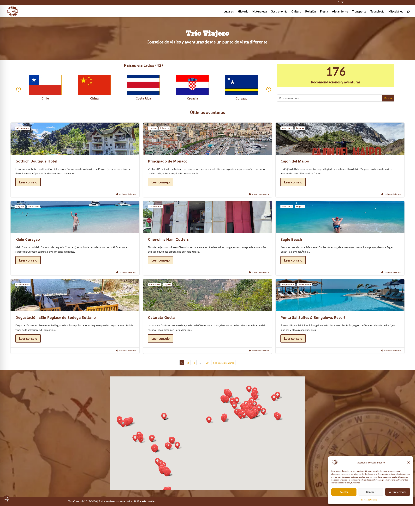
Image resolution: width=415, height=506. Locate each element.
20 (207, 362)
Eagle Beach (340, 238)
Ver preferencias (397, 491)
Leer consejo (28, 182)
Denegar (370, 491)
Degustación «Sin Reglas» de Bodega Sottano (75, 316)
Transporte (359, 11)
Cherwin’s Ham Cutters (207, 238)
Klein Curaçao (75, 238)
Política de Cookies (369, 500)
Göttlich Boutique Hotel (75, 160)
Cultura (296, 11)
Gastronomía (279, 11)
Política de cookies (145, 501)
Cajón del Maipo (340, 160)
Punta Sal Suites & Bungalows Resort (340, 316)
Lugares (229, 11)
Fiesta (324, 11)
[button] (408, 462)
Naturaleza (259, 11)
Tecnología (377, 11)
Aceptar (344, 491)
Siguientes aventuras (223, 362)
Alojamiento (340, 11)
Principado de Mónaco (207, 160)
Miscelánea (395, 11)
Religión (310, 11)
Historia (243, 11)
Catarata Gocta (207, 316)
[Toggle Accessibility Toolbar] (6, 499)
